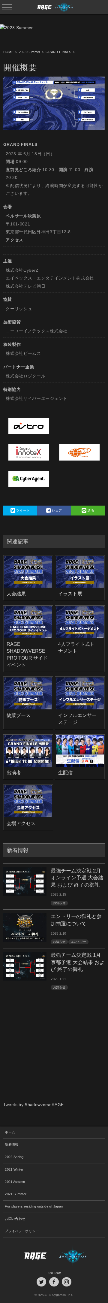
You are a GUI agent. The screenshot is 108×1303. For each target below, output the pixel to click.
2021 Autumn (15, 1182)
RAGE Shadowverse (54, 7)
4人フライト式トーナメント (78, 647)
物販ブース (19, 715)
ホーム (10, 1132)
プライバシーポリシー (22, 1231)
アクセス (14, 239)
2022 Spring (14, 1157)
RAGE (28, 1255)
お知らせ (59, 903)
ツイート (22, 510)
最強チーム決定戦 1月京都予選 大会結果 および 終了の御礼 (78, 962)
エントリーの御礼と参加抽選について (76, 920)
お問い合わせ (15, 1218)
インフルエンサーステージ (77, 718)
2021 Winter (14, 1169)
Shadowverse (79, 1255)
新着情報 (11, 1144)
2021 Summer (15, 1194)
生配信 (65, 772)
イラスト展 (70, 593)
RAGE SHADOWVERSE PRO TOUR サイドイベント (27, 654)
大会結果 (16, 593)
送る (90, 510)
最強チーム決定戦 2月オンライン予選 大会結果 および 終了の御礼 (77, 878)
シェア (56, 510)
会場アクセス (21, 823)
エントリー (78, 941)
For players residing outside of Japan (34, 1206)
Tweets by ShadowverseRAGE (33, 1104)
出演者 (14, 772)
